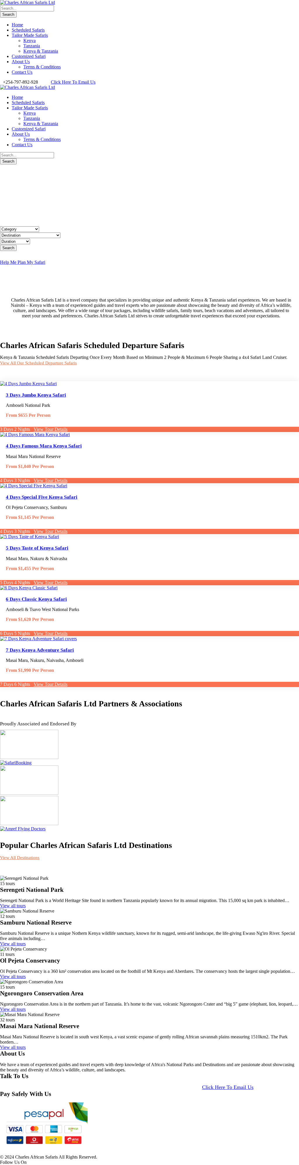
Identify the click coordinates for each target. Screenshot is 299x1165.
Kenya (29, 40)
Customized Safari (29, 56)
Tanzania (31, 45)
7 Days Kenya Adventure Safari (40, 650)
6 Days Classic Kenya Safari (36, 599)
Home (17, 24)
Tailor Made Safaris (30, 35)
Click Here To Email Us (73, 82)
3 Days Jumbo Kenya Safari (36, 395)
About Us (21, 61)
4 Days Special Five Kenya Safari (41, 497)
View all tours (13, 905)
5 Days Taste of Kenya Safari (37, 548)
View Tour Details (50, 429)
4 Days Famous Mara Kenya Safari (44, 446)
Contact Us (22, 72)
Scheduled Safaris (28, 29)
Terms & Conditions (42, 66)
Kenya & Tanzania (40, 51)
